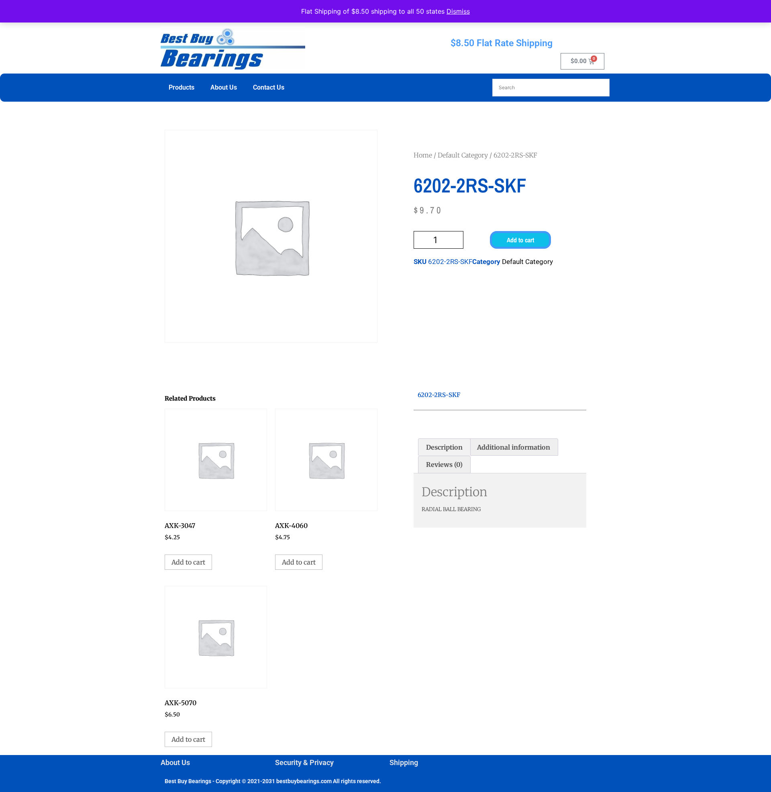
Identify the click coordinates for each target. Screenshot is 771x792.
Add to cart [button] (188, 562)
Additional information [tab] (513, 447)
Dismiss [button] (458, 11)
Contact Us (268, 87)
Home (423, 155)
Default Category (463, 155)
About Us (223, 87)
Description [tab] (444, 447)
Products (181, 87)
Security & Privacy (304, 762)
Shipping (404, 762)
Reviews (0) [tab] (444, 464)
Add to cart (520, 239)
